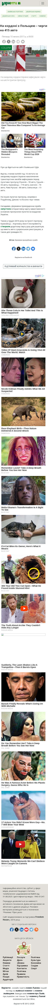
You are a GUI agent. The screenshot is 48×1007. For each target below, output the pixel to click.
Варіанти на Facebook (23, 257)
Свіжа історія (23, 16)
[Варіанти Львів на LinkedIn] (22, 930)
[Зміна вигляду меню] (43, 3)
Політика (21, 971)
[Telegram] (18, 41)
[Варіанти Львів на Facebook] (12, 930)
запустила (6, 209)
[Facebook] (4, 41)
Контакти (22, 968)
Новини (43, 16)
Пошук (6, 976)
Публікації (8, 957)
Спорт (34, 968)
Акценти (7, 960)
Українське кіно (8, 16)
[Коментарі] (23, 41)
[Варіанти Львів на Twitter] (17, 930)
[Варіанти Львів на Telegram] (31, 930)
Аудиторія (8, 979)
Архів (5, 974)
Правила (21, 974)
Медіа (6, 968)
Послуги (21, 957)
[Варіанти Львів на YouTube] (26, 930)
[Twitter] (8, 41)
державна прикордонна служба (26, 240)
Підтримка (22, 965)
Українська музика (33, 11)
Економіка (36, 963)
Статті (33, 16)
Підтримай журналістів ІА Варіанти (23, 266)
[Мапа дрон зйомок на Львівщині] (24, 949)
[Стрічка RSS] (36, 930)
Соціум (6, 47)
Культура (35, 960)
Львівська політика (15, 11)
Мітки (6, 971)
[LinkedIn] (13, 41)
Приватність (23, 976)
